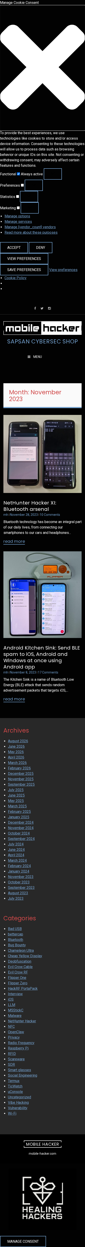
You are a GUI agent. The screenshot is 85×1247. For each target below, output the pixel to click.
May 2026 (16, 752)
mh (5, 514)
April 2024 (16, 855)
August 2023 (18, 893)
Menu (37, 357)
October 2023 (19, 882)
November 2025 (21, 779)
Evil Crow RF (18, 972)
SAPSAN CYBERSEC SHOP (42, 341)
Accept (14, 247)
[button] (42, 67)
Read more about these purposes (31, 232)
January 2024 (18, 871)
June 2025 (16, 795)
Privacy (14, 1037)
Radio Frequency (21, 1043)
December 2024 (21, 822)
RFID (12, 1054)
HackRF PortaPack (23, 988)
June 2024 (16, 849)
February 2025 (19, 811)
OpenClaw (16, 1032)
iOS (11, 999)
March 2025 (17, 806)
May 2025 (16, 801)
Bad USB (15, 929)
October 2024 (19, 833)
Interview (15, 994)
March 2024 (17, 860)
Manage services (18, 221)
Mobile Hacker (42, 1144)
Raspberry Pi (18, 1048)
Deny (40, 247)
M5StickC (15, 1010)
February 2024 (19, 866)
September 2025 (21, 784)
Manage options (17, 216)
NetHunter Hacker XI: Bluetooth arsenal (29, 506)
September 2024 (21, 839)
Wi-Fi (12, 1113)
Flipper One (17, 978)
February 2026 (19, 768)
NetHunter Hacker (22, 1021)
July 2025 (16, 790)
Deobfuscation (19, 961)
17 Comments (48, 672)
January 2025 (18, 817)
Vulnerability (17, 1108)
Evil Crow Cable (20, 967)
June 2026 (16, 746)
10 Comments (50, 514)
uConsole (15, 1092)
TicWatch (15, 1086)
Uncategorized (19, 1097)
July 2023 (16, 898)
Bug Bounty (17, 945)
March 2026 (17, 763)
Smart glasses (19, 1070)
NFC (11, 1026)
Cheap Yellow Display (25, 956)
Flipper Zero (17, 983)
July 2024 (16, 844)
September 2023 (21, 887)
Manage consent (23, 1241)
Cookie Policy (16, 278)
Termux (13, 1081)
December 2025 (21, 773)
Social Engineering (22, 1075)
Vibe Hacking (18, 1102)
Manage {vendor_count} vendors (30, 227)
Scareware (16, 1059)
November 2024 (21, 828)
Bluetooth (15, 940)
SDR (11, 1064)
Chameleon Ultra (21, 950)
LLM (11, 1005)
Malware (15, 1016)
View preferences (24, 259)
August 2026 (18, 741)
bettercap (15, 934)
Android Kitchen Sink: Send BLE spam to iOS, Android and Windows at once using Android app (41, 657)
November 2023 (21, 877)
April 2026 (16, 757)
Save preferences (24, 270)
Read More (14, 541)
